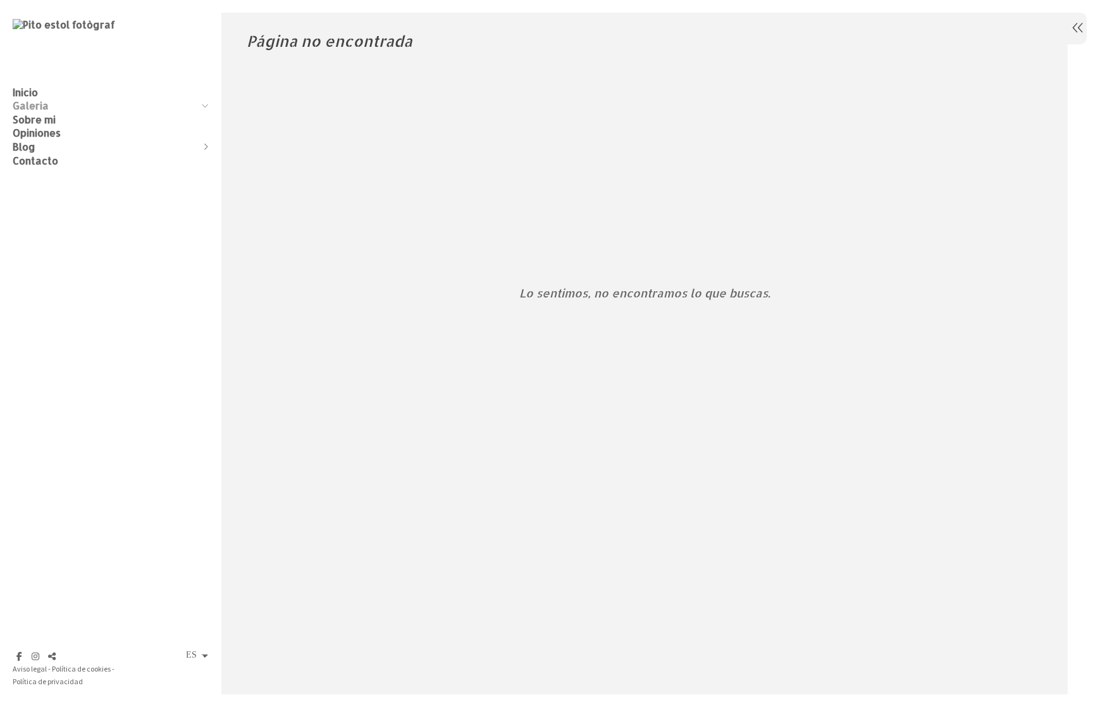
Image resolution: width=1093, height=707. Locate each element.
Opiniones (37, 132)
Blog (24, 146)
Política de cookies (81, 668)
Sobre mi (34, 119)
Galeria (31, 105)
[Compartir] (52, 656)
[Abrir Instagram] (35, 656)
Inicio (25, 92)
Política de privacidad (48, 681)
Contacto (35, 160)
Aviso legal (30, 668)
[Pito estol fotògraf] (64, 24)
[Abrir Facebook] (19, 656)
